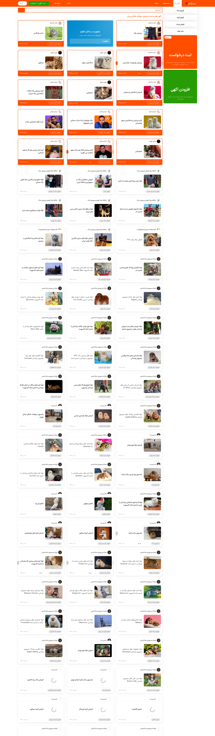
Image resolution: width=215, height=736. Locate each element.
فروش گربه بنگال (55, 397)
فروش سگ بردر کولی (153, 690)
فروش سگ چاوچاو (104, 132)
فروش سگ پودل (55, 221)
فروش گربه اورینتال (104, 720)
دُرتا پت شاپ (53, 82)
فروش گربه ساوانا (105, 456)
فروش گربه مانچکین (153, 514)
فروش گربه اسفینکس (153, 162)
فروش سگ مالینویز (153, 221)
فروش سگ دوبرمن (154, 338)
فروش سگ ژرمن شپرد (153, 191)
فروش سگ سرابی (105, 221)
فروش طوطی (106, 514)
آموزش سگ (107, 191)
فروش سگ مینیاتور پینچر (53, 602)
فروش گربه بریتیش (153, 44)
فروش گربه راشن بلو (104, 279)
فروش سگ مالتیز (154, 632)
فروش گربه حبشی (105, 485)
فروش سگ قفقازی (55, 367)
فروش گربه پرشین (55, 162)
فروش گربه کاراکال (55, 456)
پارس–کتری (103, 53)
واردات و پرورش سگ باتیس (148, 259)
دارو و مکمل (155, 720)
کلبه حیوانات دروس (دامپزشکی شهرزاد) (146, 230)
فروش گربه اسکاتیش (54, 44)
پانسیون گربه (155, 485)
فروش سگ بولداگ (154, 279)
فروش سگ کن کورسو (54, 191)
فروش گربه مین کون (54, 73)
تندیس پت (103, 406)
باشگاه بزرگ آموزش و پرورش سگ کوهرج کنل (146, 171)
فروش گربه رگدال (154, 309)
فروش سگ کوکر (56, 132)
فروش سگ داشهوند (153, 661)
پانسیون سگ (56, 426)
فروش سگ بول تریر (54, 309)
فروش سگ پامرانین (153, 367)
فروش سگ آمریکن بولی (53, 338)
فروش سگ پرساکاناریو (54, 690)
